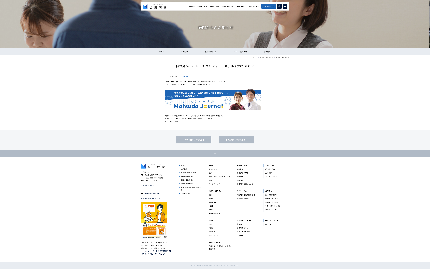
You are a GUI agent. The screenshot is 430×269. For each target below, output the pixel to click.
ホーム (255, 58)
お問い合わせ (270, 6)
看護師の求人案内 (271, 198)
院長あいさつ (213, 169)
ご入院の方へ (270, 169)
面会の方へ (269, 173)
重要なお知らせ (211, 52)
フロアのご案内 (271, 176)
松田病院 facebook (150, 193)
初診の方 (240, 176)
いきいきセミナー (271, 220)
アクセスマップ (148, 186)
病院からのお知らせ (266, 58)
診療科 (211, 195)
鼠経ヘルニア (213, 235)
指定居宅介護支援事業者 (246, 195)
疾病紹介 (212, 220)
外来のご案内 (202, 6)
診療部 (211, 198)
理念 (210, 173)
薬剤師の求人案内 (271, 202)
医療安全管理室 (214, 213)
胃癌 (210, 224)
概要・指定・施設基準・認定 (219, 176)
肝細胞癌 (212, 231)
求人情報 (267, 52)
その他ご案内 (254, 6)
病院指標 (184, 169)
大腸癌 (211, 228)
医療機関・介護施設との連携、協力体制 (220, 247)
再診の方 (240, 180)
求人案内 (268, 191)
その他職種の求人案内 (273, 206)
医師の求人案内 (271, 195)
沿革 (210, 180)
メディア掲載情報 (240, 52)
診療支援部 (213, 202)
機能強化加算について (245, 184)
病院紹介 (192, 6)
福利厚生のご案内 (271, 209)
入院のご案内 (214, 6)
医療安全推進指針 (187, 180)
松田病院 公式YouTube (149, 198)
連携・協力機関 (214, 242)
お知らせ (184, 52)
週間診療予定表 (242, 173)
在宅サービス (242, 6)
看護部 (211, 206)
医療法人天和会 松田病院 (154, 6)
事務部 (211, 209)
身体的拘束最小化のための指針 (191, 188)
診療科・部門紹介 (228, 6)
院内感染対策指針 (187, 184)
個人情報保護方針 (187, 176)
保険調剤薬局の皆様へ (189, 173)
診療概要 (240, 169)
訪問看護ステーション (245, 198)
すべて (161, 52)
